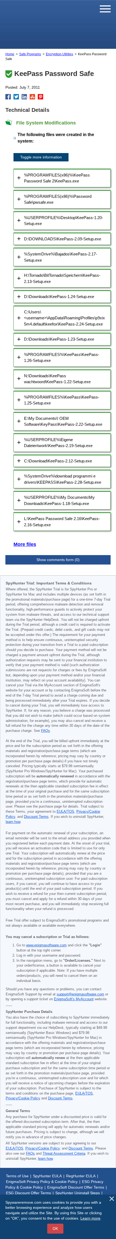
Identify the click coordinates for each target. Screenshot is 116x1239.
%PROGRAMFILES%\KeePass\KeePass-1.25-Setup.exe (61, 400)
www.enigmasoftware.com (46, 945)
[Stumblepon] (32, 96)
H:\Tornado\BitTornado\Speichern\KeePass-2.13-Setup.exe (62, 278)
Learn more (90, 1218)
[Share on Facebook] (8, 96)
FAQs (45, 731)
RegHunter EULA (80, 1176)
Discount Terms (36, 817)
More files (24, 544)
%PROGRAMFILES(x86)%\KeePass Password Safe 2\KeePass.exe (57, 178)
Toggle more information (41, 157)
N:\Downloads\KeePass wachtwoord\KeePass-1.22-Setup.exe (57, 378)
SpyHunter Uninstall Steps (77, 1193)
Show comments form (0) (58, 560)
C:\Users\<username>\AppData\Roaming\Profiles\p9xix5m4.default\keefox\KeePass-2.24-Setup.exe (64, 318)
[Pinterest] (40, 96)
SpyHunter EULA (47, 1176)
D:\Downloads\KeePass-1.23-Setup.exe (59, 339)
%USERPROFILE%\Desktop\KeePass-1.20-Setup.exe (63, 220)
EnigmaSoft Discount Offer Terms (75, 1187)
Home (9, 54)
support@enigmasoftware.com (80, 994)
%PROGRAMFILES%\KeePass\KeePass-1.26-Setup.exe (61, 357)
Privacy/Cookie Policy (23, 1098)
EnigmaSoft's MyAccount (74, 999)
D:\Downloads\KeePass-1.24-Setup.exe (59, 296)
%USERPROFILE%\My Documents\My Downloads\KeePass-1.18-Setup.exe (59, 500)
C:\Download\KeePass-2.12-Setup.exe (58, 461)
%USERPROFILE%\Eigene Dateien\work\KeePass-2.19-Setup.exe (58, 442)
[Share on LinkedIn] (24, 96)
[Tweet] (16, 96)
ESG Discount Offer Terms (28, 1193)
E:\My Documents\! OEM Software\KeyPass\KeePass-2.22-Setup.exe (63, 421)
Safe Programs (30, 54)
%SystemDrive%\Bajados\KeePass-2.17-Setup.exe (60, 257)
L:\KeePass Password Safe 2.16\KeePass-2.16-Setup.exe (62, 521)
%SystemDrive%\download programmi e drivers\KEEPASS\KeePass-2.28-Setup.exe (62, 479)
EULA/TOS (65, 812)
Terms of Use (17, 1176)
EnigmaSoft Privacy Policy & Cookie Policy (42, 1181)
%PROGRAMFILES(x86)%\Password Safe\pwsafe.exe (57, 199)
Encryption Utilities (59, 54)
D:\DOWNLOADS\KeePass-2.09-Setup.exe (62, 239)
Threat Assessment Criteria (64, 1153)
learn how (13, 822)
